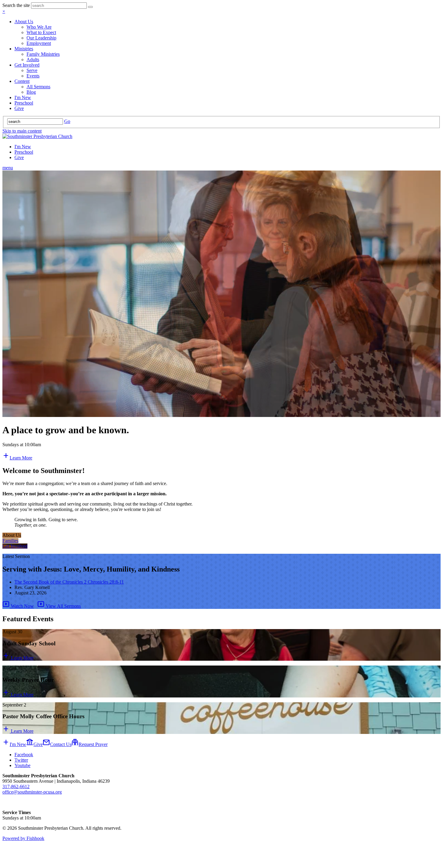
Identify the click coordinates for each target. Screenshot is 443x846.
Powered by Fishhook (23, 838)
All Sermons (38, 86)
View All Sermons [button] (59, 606)
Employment (39, 43)
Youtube (22, 765)
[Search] (90, 7)
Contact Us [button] (57, 744)
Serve (32, 70)
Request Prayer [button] (89, 744)
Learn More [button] (17, 457)
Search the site (16, 5)
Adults (33, 59)
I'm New (22, 97)
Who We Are (39, 27)
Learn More (17, 657)
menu (7, 167)
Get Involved (26, 64)
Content (22, 81)
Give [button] (34, 744)
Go (67, 121)
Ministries (23, 48)
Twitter (21, 760)
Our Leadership (41, 37)
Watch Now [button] (18, 606)
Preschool (23, 102)
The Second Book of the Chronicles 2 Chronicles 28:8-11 (69, 581)
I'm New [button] (14, 744)
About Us (23, 21)
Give (19, 108)
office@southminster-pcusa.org (32, 791)
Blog (31, 92)
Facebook (23, 754)
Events (33, 75)
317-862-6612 (16, 786)
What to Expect (41, 32)
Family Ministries (43, 54)
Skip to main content (22, 130)
